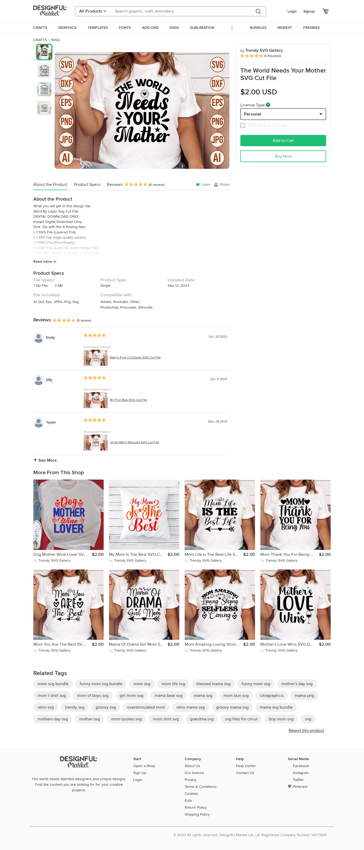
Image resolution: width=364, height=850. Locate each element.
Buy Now (283, 156)
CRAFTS (40, 40)
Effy (49, 380)
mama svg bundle (276, 707)
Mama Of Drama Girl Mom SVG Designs (138, 644)
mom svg (142, 684)
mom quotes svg (126, 719)
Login (292, 11)
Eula (188, 800)
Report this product (306, 730)
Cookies (191, 793)
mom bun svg (236, 695)
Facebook (301, 766)
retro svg (46, 707)
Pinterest (300, 786)
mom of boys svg (92, 695)
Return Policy (196, 807)
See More (47, 460)
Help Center (246, 766)
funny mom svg (256, 684)
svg (308, 719)
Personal (252, 114)
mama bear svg (169, 695)
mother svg (89, 719)
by (52, 560)
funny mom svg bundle (101, 684)
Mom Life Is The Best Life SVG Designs (214, 554)
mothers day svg (53, 719)
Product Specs (87, 184)
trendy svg (74, 707)
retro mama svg (190, 707)
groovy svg (106, 707)
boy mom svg (281, 719)
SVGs (55, 40)
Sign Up (139, 773)
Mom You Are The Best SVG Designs (62, 644)
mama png (304, 695)
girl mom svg (131, 695)
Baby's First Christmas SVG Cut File (135, 358)
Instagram (301, 773)
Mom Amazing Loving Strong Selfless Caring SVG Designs (214, 644)
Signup (309, 11)
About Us (192, 766)
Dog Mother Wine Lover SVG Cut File (62, 554)
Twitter (298, 779)
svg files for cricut (241, 719)
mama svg (203, 695)
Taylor (51, 422)
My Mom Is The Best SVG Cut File (138, 554)
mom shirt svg (166, 719)
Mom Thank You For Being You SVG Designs (289, 554)
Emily (50, 337)
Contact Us (245, 773)
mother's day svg (297, 684)
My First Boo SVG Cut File (128, 400)
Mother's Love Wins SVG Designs (289, 644)
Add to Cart (283, 140)
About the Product (50, 184)
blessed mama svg (213, 684)
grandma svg (202, 719)
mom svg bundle (53, 684)
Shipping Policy (197, 814)
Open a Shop (144, 766)
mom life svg (173, 684)
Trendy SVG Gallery (261, 50)
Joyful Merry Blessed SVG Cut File (134, 442)
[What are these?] (268, 105)
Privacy (190, 779)
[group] (142, 110)
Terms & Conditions (201, 786)
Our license (194, 773)
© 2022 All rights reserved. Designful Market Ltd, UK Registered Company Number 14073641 (250, 835)
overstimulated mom (146, 707)
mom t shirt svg (52, 695)
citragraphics (272, 695)
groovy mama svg (232, 707)
